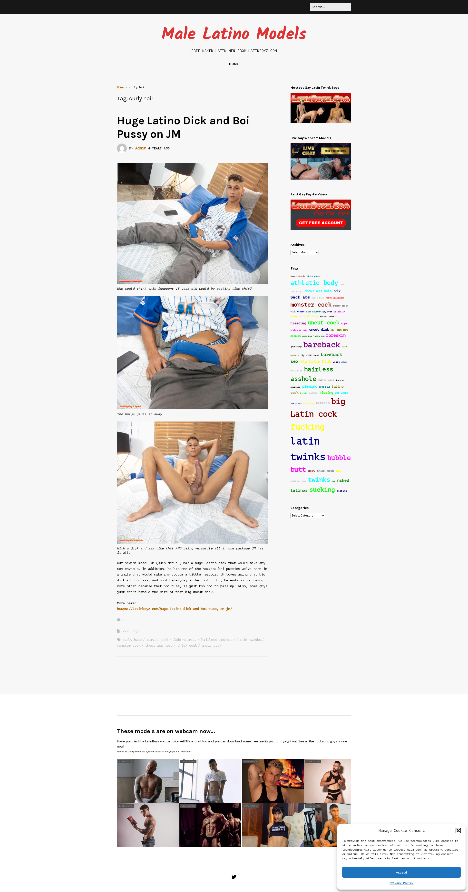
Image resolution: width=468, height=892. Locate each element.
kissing (326, 392)
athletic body (314, 282)
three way (308, 403)
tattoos (323, 403)
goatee (313, 393)
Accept (401, 872)
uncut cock (211, 645)
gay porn (327, 312)
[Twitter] (234, 877)
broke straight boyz (304, 316)
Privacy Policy (401, 883)
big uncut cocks (310, 355)
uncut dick (319, 329)
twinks (319, 479)
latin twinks (249, 640)
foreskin (336, 335)
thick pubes (313, 276)
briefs (303, 393)
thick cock (187, 645)
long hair (324, 387)
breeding (298, 323)
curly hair (132, 640)
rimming (309, 386)
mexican (296, 336)
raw (333, 481)
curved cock (157, 640)
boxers (300, 312)
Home (234, 64)
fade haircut (184, 640)
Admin (140, 148)
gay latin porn (339, 330)
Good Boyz (130, 631)
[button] (458, 830)
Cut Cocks (341, 392)
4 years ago (159, 148)
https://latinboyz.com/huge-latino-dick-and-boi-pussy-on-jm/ (174, 609)
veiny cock (340, 362)
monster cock (128, 645)
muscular (296, 370)
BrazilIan (339, 312)
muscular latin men (313, 336)
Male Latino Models (234, 34)
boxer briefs (298, 276)
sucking (322, 489)
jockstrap (296, 346)
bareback (321, 344)
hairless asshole (217, 640)
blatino (342, 490)
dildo (339, 471)
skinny (311, 471)
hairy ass (296, 403)
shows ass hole (159, 645)
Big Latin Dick (315, 362)
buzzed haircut (328, 316)
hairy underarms (335, 298)
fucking (308, 427)
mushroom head (298, 481)
